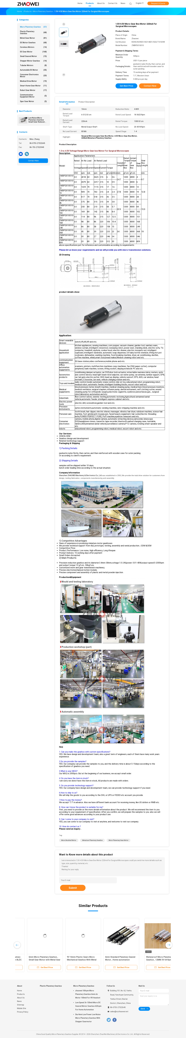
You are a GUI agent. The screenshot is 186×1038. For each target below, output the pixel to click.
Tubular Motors (33, 65)
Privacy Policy (22, 1012)
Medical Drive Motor (33, 81)
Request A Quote (158, 3)
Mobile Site (21, 1008)
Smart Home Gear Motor (33, 86)
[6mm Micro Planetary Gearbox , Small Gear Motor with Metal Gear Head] (73, 936)
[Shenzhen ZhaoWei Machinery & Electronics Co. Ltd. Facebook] (114, 1020)
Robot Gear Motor (33, 90)
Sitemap (20, 1005)
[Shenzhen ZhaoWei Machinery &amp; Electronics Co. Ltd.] (28, 4)
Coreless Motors (33, 47)
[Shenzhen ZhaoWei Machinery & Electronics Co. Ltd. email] (21, 154)
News (19, 1001)
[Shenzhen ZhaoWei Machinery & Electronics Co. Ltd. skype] (27, 154)
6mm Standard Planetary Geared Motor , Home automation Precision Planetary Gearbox (148, 960)
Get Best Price (126, 86)
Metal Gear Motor (33, 38)
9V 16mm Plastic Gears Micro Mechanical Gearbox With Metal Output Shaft (110, 960)
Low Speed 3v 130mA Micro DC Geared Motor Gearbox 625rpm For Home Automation (88, 1006)
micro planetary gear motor (118, 840)
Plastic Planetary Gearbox (33, 32)
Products (21, 994)
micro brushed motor (68, 840)
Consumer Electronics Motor (33, 75)
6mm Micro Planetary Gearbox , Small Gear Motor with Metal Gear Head (73, 960)
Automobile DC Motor (33, 70)
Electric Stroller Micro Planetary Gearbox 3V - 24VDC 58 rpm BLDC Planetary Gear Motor (34, 960)
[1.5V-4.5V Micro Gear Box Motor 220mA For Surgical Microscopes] (91, 44)
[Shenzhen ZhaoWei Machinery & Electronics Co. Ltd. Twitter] (109, 1020)
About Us (21, 998)
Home (19, 991)
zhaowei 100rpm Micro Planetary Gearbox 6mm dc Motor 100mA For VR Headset (87, 994)
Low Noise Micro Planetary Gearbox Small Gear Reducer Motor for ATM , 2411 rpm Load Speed (37, 120)
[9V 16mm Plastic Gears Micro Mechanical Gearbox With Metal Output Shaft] (111, 936)
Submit (73, 887)
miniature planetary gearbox (92, 840)
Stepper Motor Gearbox (33, 61)
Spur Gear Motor (33, 101)
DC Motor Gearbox (33, 43)
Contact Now (33, 161)
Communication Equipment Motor (33, 96)
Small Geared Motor (33, 56)
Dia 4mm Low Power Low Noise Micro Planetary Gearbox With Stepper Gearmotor (87, 1018)
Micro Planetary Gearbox (33, 27)
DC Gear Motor (33, 52)
